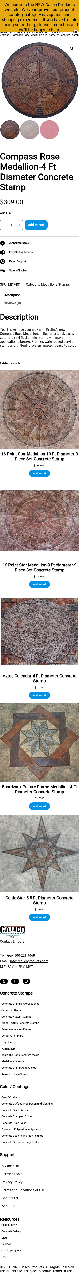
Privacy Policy (12, 1182)
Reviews (6, 1244)
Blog (4, 1237)
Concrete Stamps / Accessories (20, 1003)
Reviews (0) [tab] (12, 303)
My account (10, 1166)
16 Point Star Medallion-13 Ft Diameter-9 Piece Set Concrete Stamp (39, 456)
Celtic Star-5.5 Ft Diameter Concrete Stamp (39, 900)
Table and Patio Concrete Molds (20, 1054)
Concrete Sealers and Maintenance (22, 1135)
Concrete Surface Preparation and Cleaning (27, 1103)
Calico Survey (9, 1224)
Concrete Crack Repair (14, 1110)
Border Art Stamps (12, 1035)
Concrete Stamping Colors (16, 1116)
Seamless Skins (11, 1010)
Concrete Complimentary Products (21, 1142)
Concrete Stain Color (13, 1122)
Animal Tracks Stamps (15, 1074)
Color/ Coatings (10, 1097)
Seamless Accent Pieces (16, 1029)
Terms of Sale (12, 1174)
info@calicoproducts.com (29, 961)
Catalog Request (11, 1250)
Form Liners (8, 1048)
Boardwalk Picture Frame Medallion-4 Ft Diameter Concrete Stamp (39, 789)
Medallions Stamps (55, 284)
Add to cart (36, 225)
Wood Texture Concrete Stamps (20, 1022)
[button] (72, 48)
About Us (8, 1206)
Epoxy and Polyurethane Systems (21, 1129)
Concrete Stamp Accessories (18, 1067)
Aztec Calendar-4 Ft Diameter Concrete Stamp (39, 678)
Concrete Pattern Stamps (16, 1016)
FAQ (3, 1256)
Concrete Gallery (11, 1231)
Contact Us (10, 1198)
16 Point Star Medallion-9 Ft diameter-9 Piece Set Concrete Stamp (39, 567)
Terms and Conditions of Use (23, 1190)
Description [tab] (12, 295)
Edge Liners (8, 1042)
